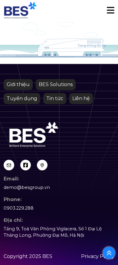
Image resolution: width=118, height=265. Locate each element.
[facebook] (25, 165)
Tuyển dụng (22, 98)
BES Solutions (56, 84)
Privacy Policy (97, 256)
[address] (42, 165)
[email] (9, 165)
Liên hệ (81, 98)
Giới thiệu (18, 84)
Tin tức (54, 98)
